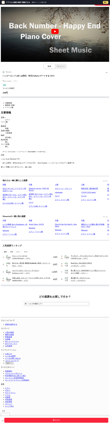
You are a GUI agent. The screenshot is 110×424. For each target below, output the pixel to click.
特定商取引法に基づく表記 (15, 376)
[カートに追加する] (2, 420)
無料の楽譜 (9, 335)
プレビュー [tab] (60, 66)
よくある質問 (10, 356)
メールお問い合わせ (13, 358)
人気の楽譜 (9, 332)
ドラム (7, 395)
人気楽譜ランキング (12, 245)
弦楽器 (7, 397)
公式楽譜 (8, 346)
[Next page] (105, 245)
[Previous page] (102, 245)
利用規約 (8, 371)
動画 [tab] (49, 66)
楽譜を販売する (11, 324)
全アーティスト (11, 344)
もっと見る (9, 406)
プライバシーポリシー (13, 373)
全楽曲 (7, 339)
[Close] (107, 2)
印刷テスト (9, 363)
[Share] (106, 72)
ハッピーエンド (22, 151)
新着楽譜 (8, 337)
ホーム (5, 151)
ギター (7, 390)
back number (12, 151)
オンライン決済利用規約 (14, 378)
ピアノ (7, 388)
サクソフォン (10, 393)
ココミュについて (12, 361)
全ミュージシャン (12, 341)
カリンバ (8, 404)
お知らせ (8, 354)
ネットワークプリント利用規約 (17, 380)
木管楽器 (8, 399)
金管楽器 (8, 402)
